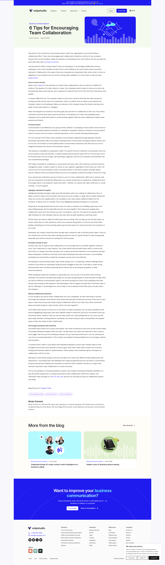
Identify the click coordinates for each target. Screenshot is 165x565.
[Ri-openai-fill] (35, 551)
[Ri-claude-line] (30, 551)
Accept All (154, 558)
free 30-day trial (57, 377)
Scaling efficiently (51, 394)
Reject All (142, 558)
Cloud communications (36, 394)
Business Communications (39, 24)
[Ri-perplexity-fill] (40, 551)
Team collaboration (65, 394)
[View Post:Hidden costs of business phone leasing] (110, 445)
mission (40, 85)
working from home (51, 62)
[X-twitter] (37, 539)
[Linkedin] (29, 539)
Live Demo (99, 3)
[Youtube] (40, 539)
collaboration (33, 78)
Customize (132, 558)
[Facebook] (33, 539)
